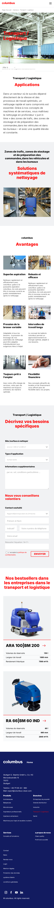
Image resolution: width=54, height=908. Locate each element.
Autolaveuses (8, 799)
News (5, 855)
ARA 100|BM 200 (22, 645)
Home (30, 762)
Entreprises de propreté (41, 799)
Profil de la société (41, 840)
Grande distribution (40, 803)
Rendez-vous (7, 859)
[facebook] (11, 892)
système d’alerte (8, 877)
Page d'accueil (6, 10)
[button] (5, 202)
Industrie (36, 807)
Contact (6, 850)
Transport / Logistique (40, 812)
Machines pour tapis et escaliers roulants (17, 821)
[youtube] (16, 892)
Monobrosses (8, 807)
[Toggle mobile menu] (50, 3)
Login (5, 864)
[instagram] (6, 892)
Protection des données (11, 873)
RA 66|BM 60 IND (23, 720)
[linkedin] (21, 892)
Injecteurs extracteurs (10, 816)
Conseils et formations (11, 836)
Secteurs (16, 10)
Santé (35, 816)
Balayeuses (7, 803)
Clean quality (39, 836)
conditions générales (10, 882)
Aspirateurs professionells (12, 812)
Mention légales (8, 868)
